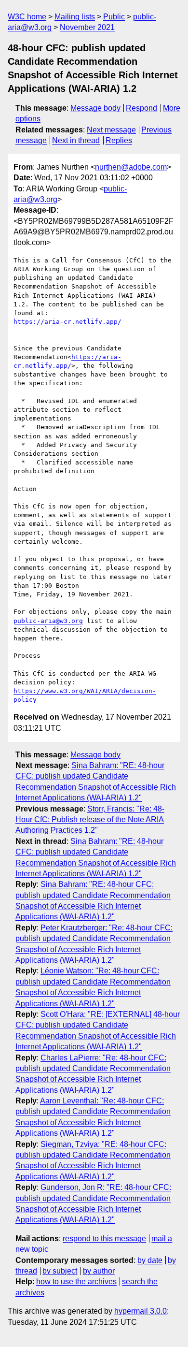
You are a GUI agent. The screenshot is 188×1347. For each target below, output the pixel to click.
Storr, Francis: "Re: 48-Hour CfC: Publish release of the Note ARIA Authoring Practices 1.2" (89, 820)
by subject (59, 1271)
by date (149, 1260)
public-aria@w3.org (48, 620)
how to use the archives (76, 1281)
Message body (95, 108)
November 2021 (87, 27)
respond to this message (104, 1238)
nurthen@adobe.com (131, 167)
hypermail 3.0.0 (140, 1311)
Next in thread (76, 140)
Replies (119, 140)
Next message (111, 130)
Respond (141, 108)
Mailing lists (74, 17)
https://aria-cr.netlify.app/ (67, 321)
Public (114, 17)
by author (99, 1271)
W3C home (27, 17)
